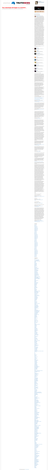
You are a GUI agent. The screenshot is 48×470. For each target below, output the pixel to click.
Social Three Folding (36, 435)
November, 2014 (36, 244)
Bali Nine (35, 281)
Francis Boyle (35, 332)
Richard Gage (35, 422)
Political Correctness (36, 414)
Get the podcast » (42, 2)
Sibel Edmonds (36, 431)
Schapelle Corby (36, 429)
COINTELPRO (35, 307)
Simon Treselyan (36, 432)
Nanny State (35, 389)
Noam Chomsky (36, 396)
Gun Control (35, 343)
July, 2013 (35, 254)
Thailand (35, 443)
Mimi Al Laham (36, 387)
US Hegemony (35, 457)
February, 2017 (36, 226)
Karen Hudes (35, 365)
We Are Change (36, 460)
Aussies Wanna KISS (36, 275)
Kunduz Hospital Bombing (37, 371)
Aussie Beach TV (36, 274)
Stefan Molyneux (36, 438)
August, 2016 (35, 230)
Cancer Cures (35, 293)
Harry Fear (35, 344)
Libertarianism (35, 376)
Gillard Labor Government (37, 340)
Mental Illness (35, 385)
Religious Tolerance (36, 420)
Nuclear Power (35, 398)
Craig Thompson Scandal (37, 310)
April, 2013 (35, 256)
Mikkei (37, 70)
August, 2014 (35, 246)
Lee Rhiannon (35, 373)
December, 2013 (36, 251)
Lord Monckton (36, 377)
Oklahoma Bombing (36, 400)
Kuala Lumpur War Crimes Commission (38, 370)
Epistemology (35, 322)
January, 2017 (35, 227)
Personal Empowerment (36, 408)
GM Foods (35, 342)
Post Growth (35, 415)
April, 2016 (35, 233)
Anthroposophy (36, 272)
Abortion (35, 261)
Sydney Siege (35, 440)
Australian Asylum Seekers (37, 276)
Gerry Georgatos (36, 339)
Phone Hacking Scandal (36, 412)
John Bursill (35, 361)
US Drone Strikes (36, 456)
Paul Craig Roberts (36, 404)
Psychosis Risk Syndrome (37, 417)
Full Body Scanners (36, 334)
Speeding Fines (36, 436)
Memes (35, 384)
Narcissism (35, 391)
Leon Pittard (35, 374)
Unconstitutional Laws (36, 455)
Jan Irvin (35, 357)
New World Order (36, 394)
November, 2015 (36, 236)
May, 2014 (35, 248)
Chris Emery (35, 301)
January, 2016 (35, 235)
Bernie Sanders (36, 283)
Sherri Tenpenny (36, 430)
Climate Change (36, 304)
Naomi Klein (35, 390)
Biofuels (35, 285)
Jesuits (35, 359)
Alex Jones (35, 267)
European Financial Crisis (37, 324)
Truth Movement (36, 452)
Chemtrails (35, 299)
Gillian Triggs (35, 341)
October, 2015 (35, 237)
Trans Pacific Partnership (37, 451)
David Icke (35, 315)
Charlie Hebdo (35, 298)
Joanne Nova (35, 360)
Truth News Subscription (36, 453)
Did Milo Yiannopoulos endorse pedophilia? (40, 71)
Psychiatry (35, 416)
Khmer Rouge (35, 369)
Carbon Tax (35, 294)
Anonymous (35, 271)
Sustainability (35, 439)
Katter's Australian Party (36, 366)
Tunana (37, 59)
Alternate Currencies (36, 268)
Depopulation (35, 316)
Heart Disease (35, 345)
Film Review (35, 328)
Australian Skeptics (36, 277)
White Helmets (35, 462)
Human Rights (35, 348)
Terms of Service (27, 469)
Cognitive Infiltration (36, 306)
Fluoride (35, 331)
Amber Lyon (35, 269)
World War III (35, 465)
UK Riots (35, 454)
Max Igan (35, 381)
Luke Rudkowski (36, 378)
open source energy (36, 401)
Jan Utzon (35, 358)
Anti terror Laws (36, 273)
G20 (34, 335)
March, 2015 (35, 241)
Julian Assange (36, 364)
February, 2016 (36, 234)
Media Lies (35, 382)
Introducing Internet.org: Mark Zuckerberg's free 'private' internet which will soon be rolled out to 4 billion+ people (39, 221)
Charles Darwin (36, 297)
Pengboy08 (37, 50)
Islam (35, 354)
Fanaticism (35, 326)
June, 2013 (35, 255)
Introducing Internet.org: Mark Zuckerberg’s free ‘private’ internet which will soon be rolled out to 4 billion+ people (39, 55)
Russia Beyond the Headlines (37, 425)
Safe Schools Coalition (36, 426)
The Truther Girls (36, 446)
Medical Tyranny (36, 383)
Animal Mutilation (36, 270)
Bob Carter (35, 289)
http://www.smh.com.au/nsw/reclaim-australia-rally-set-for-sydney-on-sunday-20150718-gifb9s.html (39, 97)
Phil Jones (35, 410)
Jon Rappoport (36, 362)
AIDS (34, 266)
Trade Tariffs (35, 450)
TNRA (35, 448)
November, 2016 (36, 228)
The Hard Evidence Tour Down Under (38, 444)
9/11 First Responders (36, 259)
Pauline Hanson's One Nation (37, 405)
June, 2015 (35, 239)
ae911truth (35, 263)
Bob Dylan (35, 290)
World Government (36, 464)
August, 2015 (35, 238)
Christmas (35, 302)
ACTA (35, 262)
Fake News (35, 325)
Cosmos (35, 309)
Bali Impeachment (36, 280)
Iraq (34, 353)
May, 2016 (35, 232)
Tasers (35, 441)
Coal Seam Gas (36, 305)
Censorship (35, 296)
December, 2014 (36, 243)
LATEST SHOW (39, 1)
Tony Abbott (35, 449)
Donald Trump (35, 318)
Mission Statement (36, 388)
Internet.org (35, 351)
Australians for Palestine (36, 278)
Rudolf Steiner (35, 423)
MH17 (35, 386)
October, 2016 (35, 229)
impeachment (35, 350)
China (35, 300)
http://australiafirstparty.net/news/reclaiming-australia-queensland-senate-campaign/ (39, 99)
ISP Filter (35, 355)
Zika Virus (35, 467)
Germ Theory (35, 338)
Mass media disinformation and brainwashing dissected (40, 66)
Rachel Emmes (36, 418)
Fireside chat (35, 329)
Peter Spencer (35, 409)
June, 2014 (35, 247)
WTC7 (35, 466)
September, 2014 (36, 245)
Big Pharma (35, 284)
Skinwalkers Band (36, 433)
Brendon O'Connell (36, 292)
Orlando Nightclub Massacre (37, 402)
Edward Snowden (36, 320)
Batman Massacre (36, 282)
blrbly (36, 56)
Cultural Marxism (36, 313)
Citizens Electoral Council (37, 303)
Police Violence (36, 413)
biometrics (35, 286)
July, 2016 (35, 231)
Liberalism (35, 375)
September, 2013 (36, 253)
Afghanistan (35, 264)
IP (34, 352)
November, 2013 (36, 252)
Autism (35, 279)
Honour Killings (36, 347)
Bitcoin (35, 288)
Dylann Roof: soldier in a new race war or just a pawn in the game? (39, 101)
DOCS (35, 317)
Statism (35, 437)
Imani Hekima (35, 349)
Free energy (35, 333)
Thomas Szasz (36, 447)
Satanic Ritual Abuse (36, 428)
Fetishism (35, 327)
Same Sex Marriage (36, 427)
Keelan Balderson (36, 367)
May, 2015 (35, 240)
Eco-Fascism (35, 319)
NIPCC (35, 395)
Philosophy (35, 411)
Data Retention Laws (36, 314)
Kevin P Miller (35, 368)
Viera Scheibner (36, 459)
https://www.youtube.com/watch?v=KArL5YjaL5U (38, 161)
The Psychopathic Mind (36, 445)
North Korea (35, 397)
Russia (35, 424)
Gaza (35, 337)
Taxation (35, 442)
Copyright (35, 308)
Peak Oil (35, 406)
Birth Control (35, 287)
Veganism (35, 458)
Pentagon (35, 407)
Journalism (35, 363)
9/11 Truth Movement (36, 260)
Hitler (35, 346)
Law (34, 372)
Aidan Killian (35, 265)
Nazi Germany (35, 393)
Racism (35, 419)
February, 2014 (36, 250)
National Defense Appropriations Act (38, 392)
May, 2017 (35, 224)
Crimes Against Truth (36, 311)
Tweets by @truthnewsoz (37, 13)
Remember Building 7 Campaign (37, 421)
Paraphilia (35, 403)
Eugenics (35, 323)
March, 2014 (35, 249)
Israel (35, 356)
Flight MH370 (35, 330)
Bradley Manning (36, 291)
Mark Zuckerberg (36, 380)
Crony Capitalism (36, 312)
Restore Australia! (38, 118)
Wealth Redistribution (36, 461)
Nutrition (35, 399)
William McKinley (36, 463)
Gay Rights (35, 336)
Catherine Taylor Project (36, 295)
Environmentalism (36, 321)
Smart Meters (35, 434)
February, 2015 (36, 242)
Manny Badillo (35, 379)
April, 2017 (35, 225)
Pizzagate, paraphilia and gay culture (39, 69)
